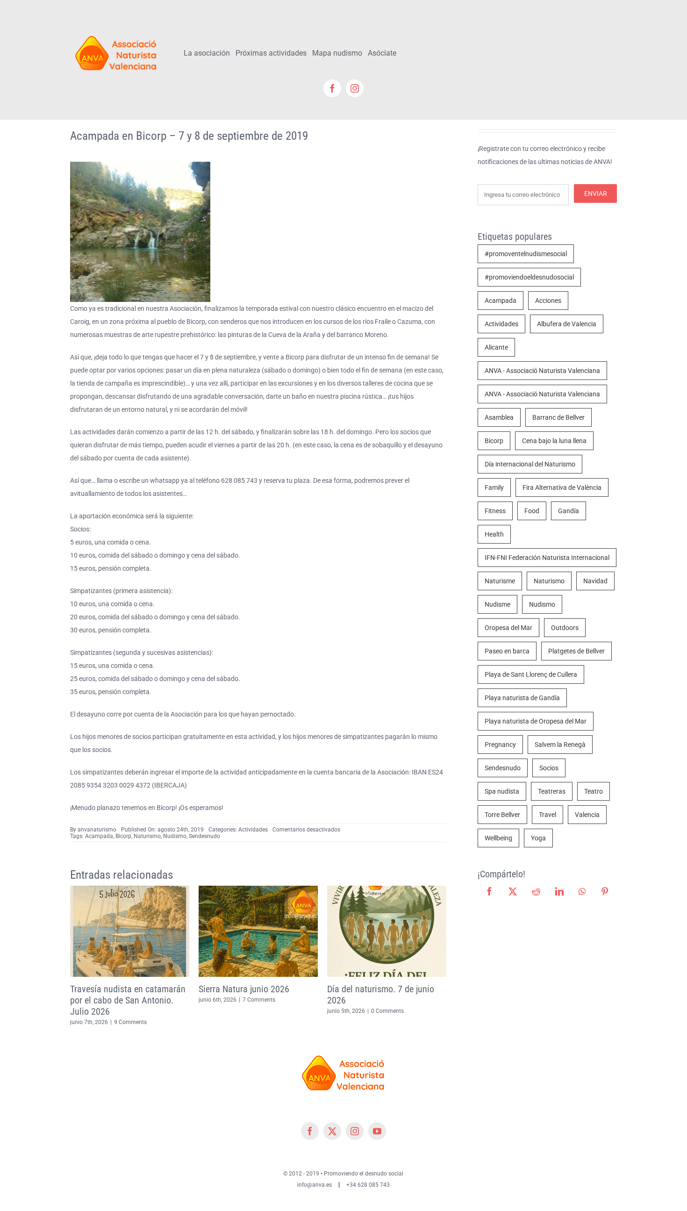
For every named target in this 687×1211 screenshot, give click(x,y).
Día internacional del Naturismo (530, 464)
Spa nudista (502, 791)
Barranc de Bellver (558, 417)
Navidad (595, 581)
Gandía (568, 511)
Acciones (548, 300)
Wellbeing (498, 838)
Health (494, 534)
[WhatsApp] (582, 891)
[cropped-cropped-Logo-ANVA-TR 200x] (116, 31)
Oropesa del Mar (508, 627)
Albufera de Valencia (566, 324)
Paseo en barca (507, 651)
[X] (512, 891)
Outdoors (565, 627)
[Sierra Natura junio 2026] (129, 889)
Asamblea (499, 417)
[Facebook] (489, 891)
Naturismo (147, 836)
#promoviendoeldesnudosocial (529, 277)
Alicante (496, 347)
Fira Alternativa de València (561, 487)
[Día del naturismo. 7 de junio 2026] (258, 889)
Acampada (99, 836)
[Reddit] (536, 891)
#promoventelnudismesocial (526, 254)
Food (531, 511)
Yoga (538, 838)
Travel (547, 814)
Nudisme (497, 604)
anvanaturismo (97, 829)
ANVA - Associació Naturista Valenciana (542, 370)
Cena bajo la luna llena (554, 440)
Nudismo (174, 836)
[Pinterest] (604, 891)
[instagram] (355, 88)
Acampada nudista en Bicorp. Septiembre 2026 (382, 994)
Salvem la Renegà (560, 744)
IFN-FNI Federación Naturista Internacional (547, 557)
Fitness (495, 511)
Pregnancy (500, 744)
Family (494, 487)
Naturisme (500, 581)
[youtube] (377, 1120)
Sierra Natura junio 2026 (115, 989)
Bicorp (123, 836)
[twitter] (332, 1120)
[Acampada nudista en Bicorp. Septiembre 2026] (386, 889)
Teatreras (551, 791)
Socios (548, 768)
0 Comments (259, 1011)
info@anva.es (314, 1173)
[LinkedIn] (559, 891)
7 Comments (130, 999)
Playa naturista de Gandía (522, 698)
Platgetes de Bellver (576, 651)
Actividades (253, 829)
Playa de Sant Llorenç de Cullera (531, 674)
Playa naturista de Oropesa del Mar (536, 721)
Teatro (593, 791)
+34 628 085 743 (368, 1173)
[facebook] (332, 88)
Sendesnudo (204, 836)
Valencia (587, 814)
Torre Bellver (502, 814)
